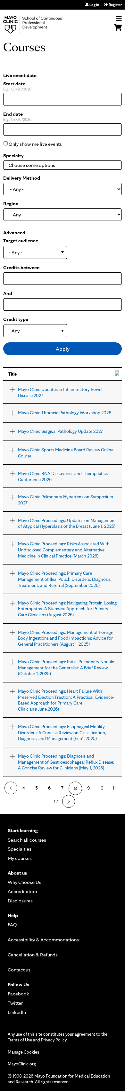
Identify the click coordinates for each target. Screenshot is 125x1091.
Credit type (15, 319)
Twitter (15, 1003)
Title (12, 374)
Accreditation (22, 891)
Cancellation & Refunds (33, 955)
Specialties (19, 849)
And (7, 293)
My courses (20, 858)
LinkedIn (17, 1012)
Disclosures (20, 901)
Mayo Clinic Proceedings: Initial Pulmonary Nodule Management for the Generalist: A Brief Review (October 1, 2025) (66, 667)
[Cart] (118, 30)
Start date (14, 84)
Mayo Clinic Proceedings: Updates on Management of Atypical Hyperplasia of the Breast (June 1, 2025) (67, 523)
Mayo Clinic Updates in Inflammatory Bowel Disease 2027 (60, 392)
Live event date (20, 75)
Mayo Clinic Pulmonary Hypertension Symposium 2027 (65, 499)
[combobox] (40, 165)
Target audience (20, 241)
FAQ (12, 925)
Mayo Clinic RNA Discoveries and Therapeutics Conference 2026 (63, 476)
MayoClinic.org (22, 1063)
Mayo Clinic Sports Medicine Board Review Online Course (65, 452)
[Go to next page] (68, 801)
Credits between (21, 267)
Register (115, 5)
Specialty (13, 155)
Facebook (18, 994)
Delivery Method (21, 178)
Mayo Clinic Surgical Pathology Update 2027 (60, 431)
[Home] (40, 25)
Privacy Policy (53, 1039)
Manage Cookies (23, 1052)
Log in (94, 5)
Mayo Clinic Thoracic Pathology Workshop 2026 (64, 412)
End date (13, 114)
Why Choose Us (24, 882)
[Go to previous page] (10, 788)
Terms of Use (20, 1039)
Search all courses (27, 840)
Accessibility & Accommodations (43, 940)
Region (11, 203)
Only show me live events (35, 144)
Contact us (19, 970)
